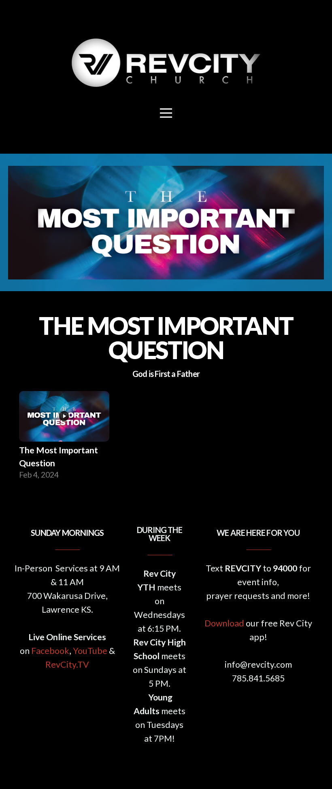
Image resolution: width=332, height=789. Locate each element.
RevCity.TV (67, 664)
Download (224, 623)
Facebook (50, 650)
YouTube (90, 650)
